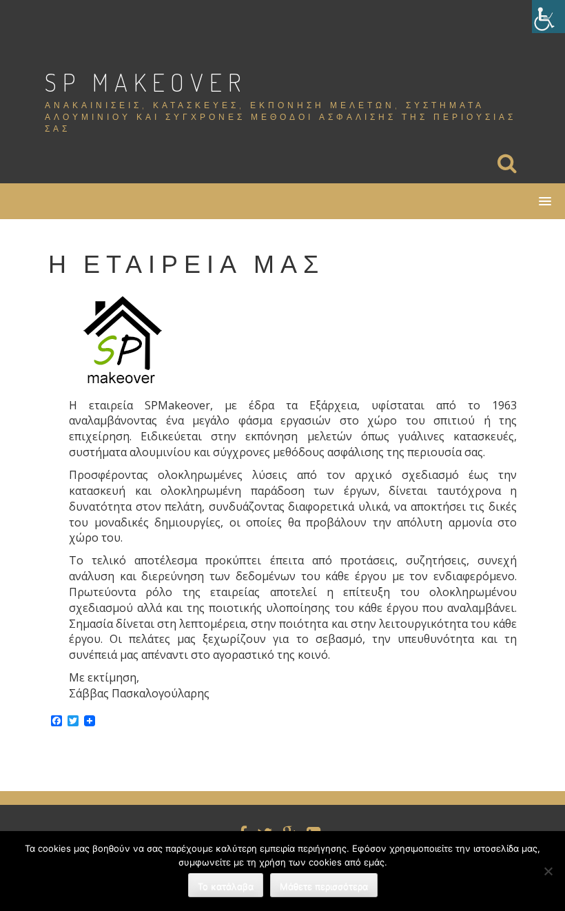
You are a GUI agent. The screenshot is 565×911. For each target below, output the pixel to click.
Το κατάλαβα (226, 886)
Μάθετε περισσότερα (324, 886)
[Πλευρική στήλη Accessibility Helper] (548, 16)
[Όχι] (548, 871)
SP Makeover (146, 82)
